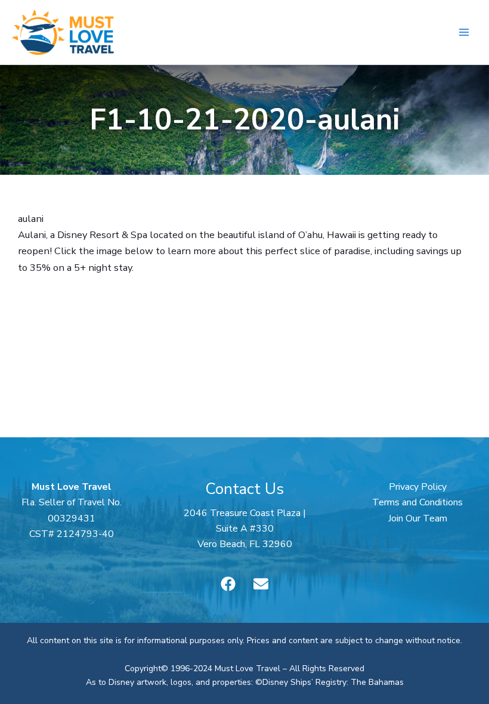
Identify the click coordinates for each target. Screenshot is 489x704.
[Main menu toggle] (463, 32)
